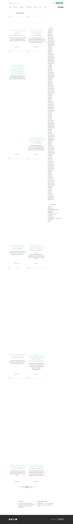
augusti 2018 (50, 154)
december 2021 (51, 105)
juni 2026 (50, 31)
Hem (10, 7)
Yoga (49, 221)
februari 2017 (51, 177)
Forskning (50, 215)
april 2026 (50, 34)
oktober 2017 (51, 167)
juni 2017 (50, 171)
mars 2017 (50, 176)
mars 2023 (50, 83)
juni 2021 (50, 114)
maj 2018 (50, 158)
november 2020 (51, 124)
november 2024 (51, 59)
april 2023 (50, 82)
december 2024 (51, 57)
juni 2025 (50, 48)
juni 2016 (50, 189)
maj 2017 (50, 173)
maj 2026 (50, 32)
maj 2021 (50, 116)
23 (27, 487)
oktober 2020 (51, 126)
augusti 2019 (50, 140)
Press (46, 7)
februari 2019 (51, 146)
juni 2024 (50, 66)
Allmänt (12, 35)
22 (24, 487)
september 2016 (51, 184)
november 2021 (51, 107)
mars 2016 (50, 193)
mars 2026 (50, 35)
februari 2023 (51, 85)
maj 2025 (50, 50)
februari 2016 (51, 195)
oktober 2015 (51, 199)
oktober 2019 (51, 138)
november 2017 (51, 165)
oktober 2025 (51, 43)
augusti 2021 (50, 111)
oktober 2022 (51, 91)
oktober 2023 (51, 78)
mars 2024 (50, 70)
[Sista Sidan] (36, 487)
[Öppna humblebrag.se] (60, 519)
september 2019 (51, 139)
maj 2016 (50, 190)
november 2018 (51, 149)
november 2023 (51, 76)
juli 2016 (50, 187)
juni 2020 (50, 129)
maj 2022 (50, 98)
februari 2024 (51, 72)
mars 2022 (50, 101)
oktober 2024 (51, 60)
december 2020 (51, 123)
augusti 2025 (50, 45)
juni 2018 (50, 157)
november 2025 (51, 41)
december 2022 (51, 88)
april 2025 (50, 51)
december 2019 (51, 135)
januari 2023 (50, 86)
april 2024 (50, 69)
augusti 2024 (50, 63)
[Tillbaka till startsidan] (20, 3)
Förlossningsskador (52, 214)
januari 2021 (50, 122)
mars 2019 (50, 145)
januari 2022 (50, 104)
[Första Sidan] (18, 487)
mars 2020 (50, 133)
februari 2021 (51, 120)
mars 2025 (50, 53)
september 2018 (51, 152)
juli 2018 (50, 155)
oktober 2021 (51, 108)
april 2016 (50, 192)
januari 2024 (50, 73)
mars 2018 (50, 160)
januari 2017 (50, 179)
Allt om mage (28, 7)
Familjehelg (50, 212)
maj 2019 (50, 143)
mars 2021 (50, 119)
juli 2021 (50, 113)
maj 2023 (50, 81)
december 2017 (51, 164)
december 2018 (51, 148)
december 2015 (51, 198)
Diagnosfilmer (51, 211)
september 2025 (51, 44)
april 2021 (50, 117)
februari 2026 (51, 37)
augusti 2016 (50, 186)
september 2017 (51, 168)
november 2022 (51, 89)
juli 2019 (50, 142)
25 (31, 487)
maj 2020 (50, 130)
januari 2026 (50, 38)
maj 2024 (50, 67)
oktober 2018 (51, 151)
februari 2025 (51, 54)
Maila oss (39, 506)
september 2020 (51, 127)
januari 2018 (50, 162)
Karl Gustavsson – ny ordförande (54, 218)
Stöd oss (35, 7)
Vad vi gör (22, 7)
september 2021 (51, 110)
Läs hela (17, 47)
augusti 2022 (50, 94)
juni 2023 (50, 79)
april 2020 (50, 132)
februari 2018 (51, 161)
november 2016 (51, 181)
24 (29, 487)
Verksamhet (22, 35)
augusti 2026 (50, 29)
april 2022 (50, 100)
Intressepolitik (17, 35)
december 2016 (51, 180)
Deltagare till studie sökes (53, 209)
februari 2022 (51, 103)
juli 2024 (50, 65)
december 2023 (51, 75)
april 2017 (50, 174)
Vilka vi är (15, 7)
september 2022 (51, 92)
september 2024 (51, 62)
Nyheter (40, 7)
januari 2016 (50, 196)
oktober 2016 (51, 183)
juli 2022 (50, 95)
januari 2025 (50, 56)
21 (22, 487)
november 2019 (51, 136)
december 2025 (51, 40)
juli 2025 (50, 47)
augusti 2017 (51, 170)
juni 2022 (50, 97)
